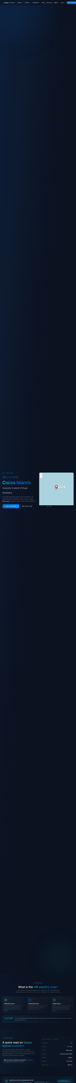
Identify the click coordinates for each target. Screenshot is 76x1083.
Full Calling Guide (63, 1081)
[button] (56, 487)
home (3, 473)
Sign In (62, 2)
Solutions (27, 2)
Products (12, 2)
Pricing (43, 2)
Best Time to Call (27, 506)
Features (19, 2)
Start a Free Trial (11, 506)
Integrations (35, 2)
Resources (49, 2)
